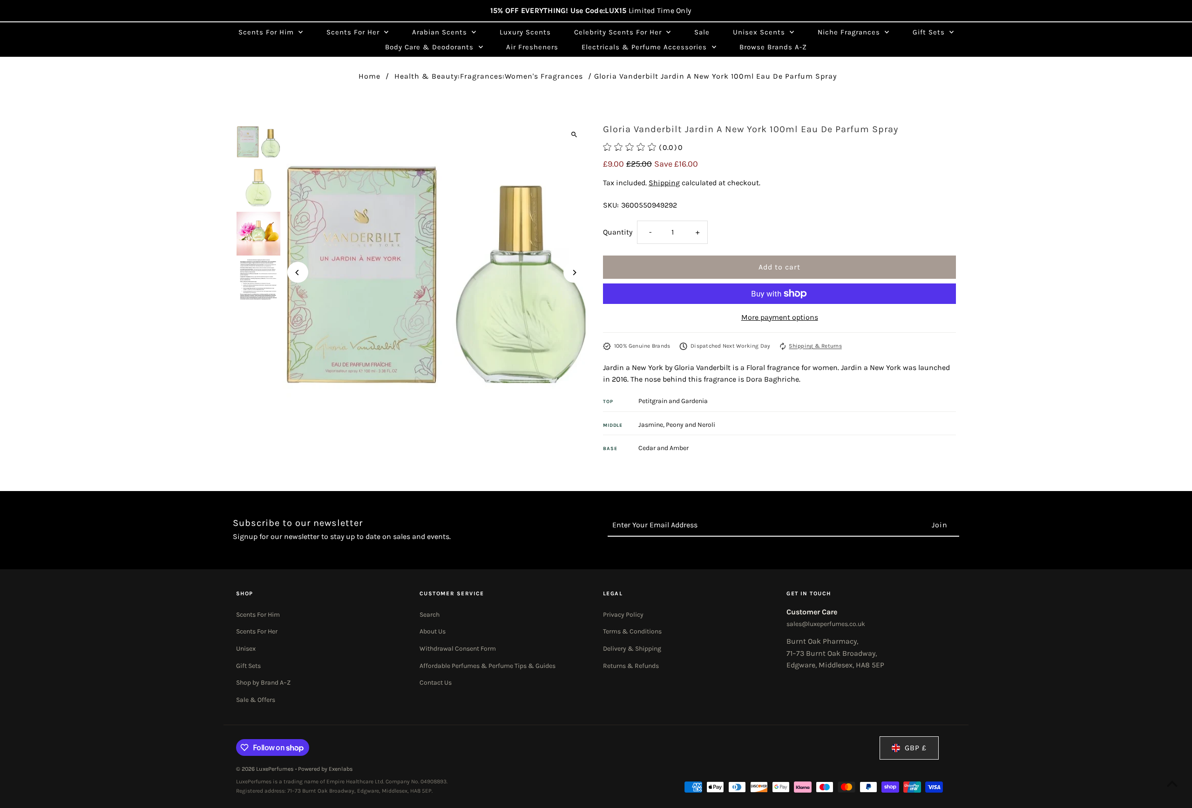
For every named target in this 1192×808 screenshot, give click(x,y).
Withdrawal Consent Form (458, 649)
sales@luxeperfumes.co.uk (825, 624)
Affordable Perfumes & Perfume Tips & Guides (487, 666)
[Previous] (297, 272)
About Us (433, 631)
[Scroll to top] (1172, 783)
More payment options (779, 317)
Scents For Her (257, 631)
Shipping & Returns (815, 346)
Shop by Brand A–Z (263, 683)
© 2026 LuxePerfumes (265, 769)
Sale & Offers (255, 700)
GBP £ (916, 747)
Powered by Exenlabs (325, 769)
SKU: (611, 205)
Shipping (664, 182)
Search (430, 615)
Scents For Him (258, 615)
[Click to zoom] (573, 134)
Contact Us (436, 683)
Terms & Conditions (632, 631)
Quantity (617, 232)
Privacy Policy (623, 615)
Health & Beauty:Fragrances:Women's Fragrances (488, 76)
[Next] (573, 272)
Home (369, 76)
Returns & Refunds (631, 666)
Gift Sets (248, 666)
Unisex (246, 649)
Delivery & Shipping (632, 649)
